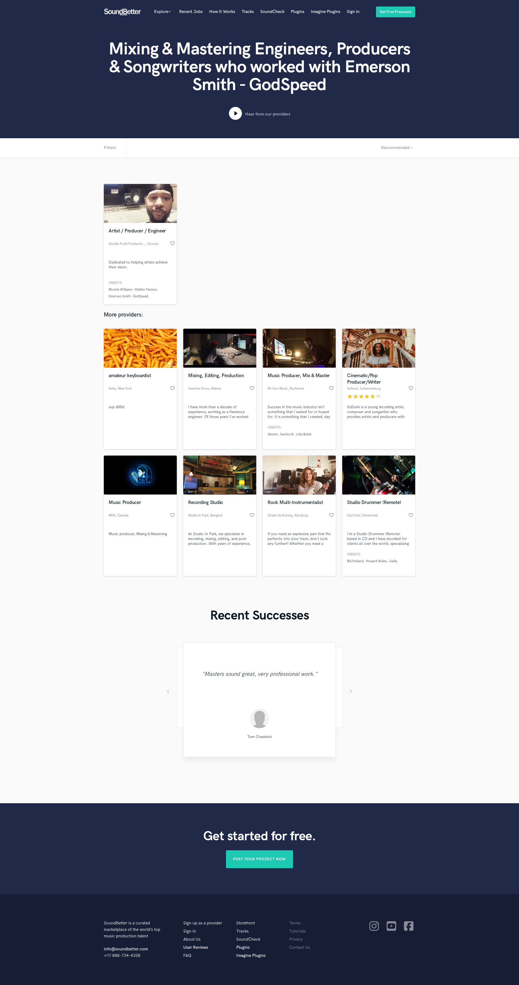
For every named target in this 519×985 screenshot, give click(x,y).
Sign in (353, 11)
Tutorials (297, 931)
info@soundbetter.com (126, 949)
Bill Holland (355, 561)
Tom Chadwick (259, 736)
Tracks (248, 11)
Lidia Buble (303, 434)
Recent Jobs (191, 11)
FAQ (187, 955)
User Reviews (195, 947)
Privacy (296, 939)
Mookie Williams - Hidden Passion (133, 290)
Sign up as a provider (202, 923)
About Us (192, 939)
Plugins (297, 11)
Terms (295, 923)
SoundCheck (272, 11)
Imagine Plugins (325, 11)
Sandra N (286, 434)
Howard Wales (376, 561)
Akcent (273, 434)
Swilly (393, 561)
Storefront (245, 923)
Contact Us (299, 947)
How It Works (222, 11)
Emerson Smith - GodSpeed (128, 296)
